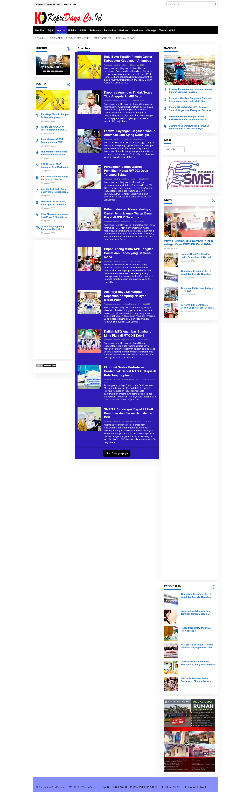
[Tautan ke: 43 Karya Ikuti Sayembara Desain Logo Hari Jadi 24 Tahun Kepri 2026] (171, 310)
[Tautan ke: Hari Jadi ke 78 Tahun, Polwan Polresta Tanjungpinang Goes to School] (171, 650)
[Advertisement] (53, 299)
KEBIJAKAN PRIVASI (195, 787)
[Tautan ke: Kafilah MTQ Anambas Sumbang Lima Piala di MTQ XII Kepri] (89, 341)
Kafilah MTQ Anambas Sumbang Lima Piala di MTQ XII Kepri (127, 333)
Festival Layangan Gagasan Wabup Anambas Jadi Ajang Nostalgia (129, 133)
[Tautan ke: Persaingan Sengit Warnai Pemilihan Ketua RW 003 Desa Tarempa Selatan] (89, 176)
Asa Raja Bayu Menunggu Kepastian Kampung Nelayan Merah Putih (125, 295)
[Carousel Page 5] (61, 71)
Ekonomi (116, 303)
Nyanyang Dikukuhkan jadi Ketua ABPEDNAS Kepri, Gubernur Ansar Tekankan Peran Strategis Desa (187, 118)
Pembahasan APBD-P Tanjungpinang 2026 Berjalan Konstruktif (52, 141)
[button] (215, 4)
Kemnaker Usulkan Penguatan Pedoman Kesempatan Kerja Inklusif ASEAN (190, 100)
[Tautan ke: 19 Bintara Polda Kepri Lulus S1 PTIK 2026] (171, 293)
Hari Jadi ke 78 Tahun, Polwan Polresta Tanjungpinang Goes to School (198, 646)
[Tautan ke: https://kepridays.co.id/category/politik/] (68, 84)
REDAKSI (104, 787)
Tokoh (132, 178)
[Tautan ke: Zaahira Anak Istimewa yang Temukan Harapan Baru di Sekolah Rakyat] (171, 616)
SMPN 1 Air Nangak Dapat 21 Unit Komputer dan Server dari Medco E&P (128, 413)
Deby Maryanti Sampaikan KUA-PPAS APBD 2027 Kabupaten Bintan (54, 215)
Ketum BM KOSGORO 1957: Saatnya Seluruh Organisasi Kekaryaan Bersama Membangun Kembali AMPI (53, 128)
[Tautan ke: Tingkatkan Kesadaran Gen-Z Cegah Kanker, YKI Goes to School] (171, 276)
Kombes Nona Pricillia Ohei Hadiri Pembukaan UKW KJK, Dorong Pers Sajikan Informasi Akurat (197, 256)
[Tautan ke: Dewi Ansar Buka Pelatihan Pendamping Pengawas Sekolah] (171, 667)
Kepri (123, 339)
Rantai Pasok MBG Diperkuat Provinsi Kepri (196, 629)
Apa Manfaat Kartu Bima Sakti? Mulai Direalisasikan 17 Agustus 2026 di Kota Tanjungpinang (55, 190)
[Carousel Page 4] (57, 71)
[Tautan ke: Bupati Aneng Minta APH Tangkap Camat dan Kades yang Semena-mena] (89, 258)
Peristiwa (125, 178)
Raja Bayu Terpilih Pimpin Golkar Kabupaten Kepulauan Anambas (55, 116)
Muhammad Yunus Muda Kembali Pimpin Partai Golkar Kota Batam (54, 153)
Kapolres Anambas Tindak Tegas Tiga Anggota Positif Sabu (128, 94)
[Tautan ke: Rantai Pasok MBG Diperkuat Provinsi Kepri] (171, 633)
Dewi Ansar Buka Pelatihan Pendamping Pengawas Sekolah (198, 663)
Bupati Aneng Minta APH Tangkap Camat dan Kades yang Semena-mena (129, 253)
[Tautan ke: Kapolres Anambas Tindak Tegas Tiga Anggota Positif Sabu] (89, 102)
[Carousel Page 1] (44, 71)
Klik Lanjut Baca (118, 82)
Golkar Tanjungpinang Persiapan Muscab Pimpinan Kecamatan (53, 228)
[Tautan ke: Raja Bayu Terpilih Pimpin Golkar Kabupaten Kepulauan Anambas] (53, 100)
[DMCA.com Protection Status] (46, 365)
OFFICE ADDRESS (170, 787)
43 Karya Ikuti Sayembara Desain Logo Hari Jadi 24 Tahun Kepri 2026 (197, 306)
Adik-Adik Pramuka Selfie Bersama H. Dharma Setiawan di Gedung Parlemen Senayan (54, 178)
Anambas (108, 64)
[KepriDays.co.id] (67, 17)
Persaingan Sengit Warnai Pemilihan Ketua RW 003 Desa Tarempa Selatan (126, 170)
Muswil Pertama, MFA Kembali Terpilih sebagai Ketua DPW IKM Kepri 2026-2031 (188, 242)
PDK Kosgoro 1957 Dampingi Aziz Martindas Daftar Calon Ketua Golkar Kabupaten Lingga (54, 165)
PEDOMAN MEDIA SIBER (143, 787)
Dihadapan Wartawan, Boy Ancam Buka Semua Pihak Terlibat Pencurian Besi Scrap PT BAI (52, 65)
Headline (116, 64)
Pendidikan (134, 421)
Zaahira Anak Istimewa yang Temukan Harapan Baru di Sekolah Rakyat (189, 127)
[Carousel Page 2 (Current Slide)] (48, 71)
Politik (123, 64)
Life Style (125, 139)
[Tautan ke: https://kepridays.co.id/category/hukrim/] (68, 49)
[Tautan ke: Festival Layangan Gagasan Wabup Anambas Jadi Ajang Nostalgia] (89, 140)
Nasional (132, 303)
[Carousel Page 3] (52, 71)
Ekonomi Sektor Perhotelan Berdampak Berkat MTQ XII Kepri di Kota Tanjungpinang (130, 371)
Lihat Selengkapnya (117, 453)
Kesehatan (125, 221)
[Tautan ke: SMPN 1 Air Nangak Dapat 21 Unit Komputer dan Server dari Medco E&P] (89, 418)
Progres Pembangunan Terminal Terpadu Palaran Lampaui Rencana (191, 90)
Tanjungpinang (141, 379)
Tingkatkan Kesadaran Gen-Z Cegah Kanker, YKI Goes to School (196, 272)
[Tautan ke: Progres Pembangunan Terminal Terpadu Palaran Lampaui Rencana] (189, 70)
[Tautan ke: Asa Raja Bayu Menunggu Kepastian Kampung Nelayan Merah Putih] (89, 301)
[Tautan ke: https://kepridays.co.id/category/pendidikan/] (214, 587)
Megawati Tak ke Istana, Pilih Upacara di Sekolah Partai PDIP (54, 203)
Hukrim (124, 100)
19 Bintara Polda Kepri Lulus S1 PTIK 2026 (198, 289)
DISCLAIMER (120, 787)
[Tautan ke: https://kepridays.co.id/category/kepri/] (214, 200)
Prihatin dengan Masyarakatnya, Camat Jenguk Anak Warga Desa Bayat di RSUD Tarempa (128, 213)
